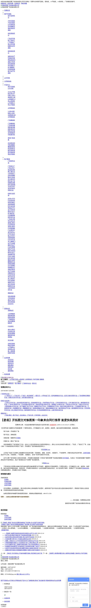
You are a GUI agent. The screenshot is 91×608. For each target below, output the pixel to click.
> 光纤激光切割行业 (27, 397)
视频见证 (11, 293)
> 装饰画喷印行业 (36, 402)
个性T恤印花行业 (11, 213)
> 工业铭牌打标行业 (80, 406)
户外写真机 (11, 21)
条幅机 (13, 145)
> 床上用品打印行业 (16, 410)
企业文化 (11, 303)
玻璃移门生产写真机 (11, 71)
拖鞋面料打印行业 (11, 282)
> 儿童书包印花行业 (56, 410)
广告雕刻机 (11, 120)
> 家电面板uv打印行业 (11, 406)
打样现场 (12, 302)
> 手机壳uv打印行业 (71, 404)
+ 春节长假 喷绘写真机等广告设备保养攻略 (17, 535)
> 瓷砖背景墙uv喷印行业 (42, 404)
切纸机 (11, 148)
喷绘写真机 (11, 345)
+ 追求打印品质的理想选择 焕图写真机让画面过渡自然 (21, 548)
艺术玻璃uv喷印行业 (11, 222)
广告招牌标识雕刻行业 (11, 182)
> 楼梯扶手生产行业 (39, 406)
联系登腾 (10, 3)
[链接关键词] (45, 449)
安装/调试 (11, 296)
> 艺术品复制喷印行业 (43, 410)
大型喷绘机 (11, 108)
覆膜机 (10, 147)
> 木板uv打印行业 (83, 404)
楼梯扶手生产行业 (11, 245)
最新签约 (11, 335)
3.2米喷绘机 (28, 379)
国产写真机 (11, 86)
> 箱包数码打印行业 (76, 408)
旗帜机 (42, 379)
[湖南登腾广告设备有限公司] (10, 5)
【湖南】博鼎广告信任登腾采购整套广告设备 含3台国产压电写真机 (22, 524)
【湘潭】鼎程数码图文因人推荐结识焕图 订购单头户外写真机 (68, 553)
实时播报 (12, 333)
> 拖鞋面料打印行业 (29, 410)
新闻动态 (52, 580)
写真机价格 (85, 468)
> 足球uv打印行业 (10, 402)
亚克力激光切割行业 (11, 179)
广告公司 (11, 168)
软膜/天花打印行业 (11, 186)
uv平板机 (11, 347)
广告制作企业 (26, 383)
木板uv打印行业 (11, 235)
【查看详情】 (5, 530)
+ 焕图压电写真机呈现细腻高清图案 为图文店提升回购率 (22, 550)
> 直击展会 (22, 415)
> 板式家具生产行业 (64, 408)
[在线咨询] (53, 425)
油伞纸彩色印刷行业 (11, 202)
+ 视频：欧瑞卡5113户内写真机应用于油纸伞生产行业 (21, 541)
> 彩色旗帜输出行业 (56, 395)
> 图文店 (37, 395)
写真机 (18, 438)
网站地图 (24, 3)
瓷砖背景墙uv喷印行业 (11, 226)
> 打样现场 (37, 415)
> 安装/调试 (8, 415)
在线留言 (17, 3)
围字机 (13, 134)
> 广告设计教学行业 (13, 404)
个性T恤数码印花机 (11, 67)
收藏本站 (3, 3)
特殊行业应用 (5, 401)
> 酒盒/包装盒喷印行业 (66, 406)
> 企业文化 (44, 415)
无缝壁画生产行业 (11, 208)
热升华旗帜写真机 (11, 26)
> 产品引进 (29, 415)
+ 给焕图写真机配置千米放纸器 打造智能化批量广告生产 (22, 546)
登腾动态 (11, 310)
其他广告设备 (39, 580)
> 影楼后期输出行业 (38, 408)
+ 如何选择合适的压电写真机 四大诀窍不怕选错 (19, 537)
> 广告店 (23, 395)
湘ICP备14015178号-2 (23, 574)
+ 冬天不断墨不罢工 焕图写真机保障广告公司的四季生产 (22, 544)
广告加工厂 (11, 166)
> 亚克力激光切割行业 (70, 395)
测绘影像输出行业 (11, 267)
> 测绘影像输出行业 (51, 408)
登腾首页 (11, 383)
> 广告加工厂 (8, 395)
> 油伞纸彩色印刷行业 (23, 402)
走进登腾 (58, 580)
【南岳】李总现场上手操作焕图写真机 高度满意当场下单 (24, 553)
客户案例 (18, 383)
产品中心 (24, 580)
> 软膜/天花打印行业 (14, 397)
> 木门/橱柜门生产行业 (26, 406)
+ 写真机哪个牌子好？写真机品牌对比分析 (17, 539)
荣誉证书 (11, 363)
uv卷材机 (21, 379)
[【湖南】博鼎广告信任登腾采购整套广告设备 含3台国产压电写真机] (22, 522)
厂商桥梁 (11, 319)
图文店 (13, 171)
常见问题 (11, 340)
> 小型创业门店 (45, 395)
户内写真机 (11, 22)
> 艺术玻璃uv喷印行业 (27, 404)
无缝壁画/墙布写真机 (11, 60)
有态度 (10, 369)
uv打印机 (11, 88)
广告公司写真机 (11, 44)
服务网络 (11, 371)
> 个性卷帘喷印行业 (60, 402)
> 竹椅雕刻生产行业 (52, 406)
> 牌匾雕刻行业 (27, 408)
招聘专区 (11, 367)
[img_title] (7, 377)
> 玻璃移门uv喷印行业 (57, 404)
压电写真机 (11, 343)
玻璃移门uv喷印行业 (11, 230)
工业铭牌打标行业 (11, 254)
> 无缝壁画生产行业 (48, 402)
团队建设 (11, 365)
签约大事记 (11, 329)
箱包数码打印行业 (11, 273)
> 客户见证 (15, 415)
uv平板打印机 (14, 379)
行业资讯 (11, 326)
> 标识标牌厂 (30, 395)
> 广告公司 (16, 395)
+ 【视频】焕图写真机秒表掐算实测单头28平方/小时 (20, 533)
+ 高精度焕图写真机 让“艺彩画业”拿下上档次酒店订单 (21, 542)
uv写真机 (11, 24)
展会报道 (12, 317)
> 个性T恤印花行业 (73, 402)
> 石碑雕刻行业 (17, 408)
